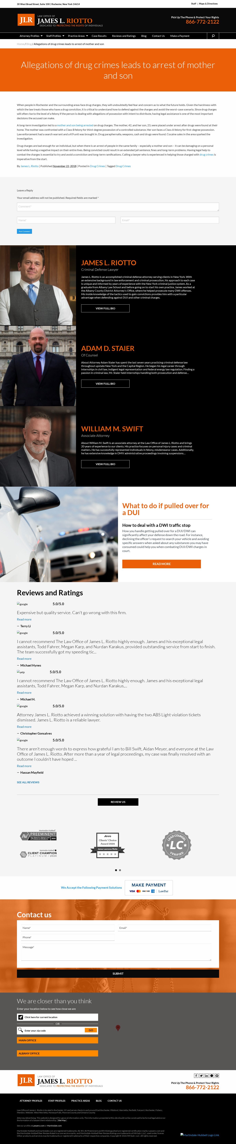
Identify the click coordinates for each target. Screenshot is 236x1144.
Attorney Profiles (29, 35)
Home (20, 43)
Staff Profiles (53, 35)
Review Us (118, 801)
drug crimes (207, 154)
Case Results (99, 35)
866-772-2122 (202, 21)
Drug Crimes (97, 166)
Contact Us (158, 35)
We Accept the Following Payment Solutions (91, 887)
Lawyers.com (38, 1125)
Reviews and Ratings (124, 35)
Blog (144, 35)
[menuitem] (30, 36)
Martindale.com (54, 1125)
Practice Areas (76, 35)
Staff (193, 4)
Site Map (62, 1120)
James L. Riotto (30, 166)
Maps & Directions (208, 4)
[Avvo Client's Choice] (118, 845)
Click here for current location (41, 1017)
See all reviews (28, 782)
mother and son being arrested (75, 125)
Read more (24, 619)
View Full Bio (105, 308)
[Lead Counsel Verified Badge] (187, 845)
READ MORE (162, 564)
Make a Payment (180, 35)
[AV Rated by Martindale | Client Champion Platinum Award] (49, 845)
